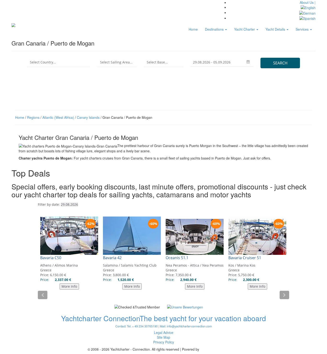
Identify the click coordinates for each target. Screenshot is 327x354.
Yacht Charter (245, 29)
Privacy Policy (163, 342)
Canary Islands (88, 117)
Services (303, 29)
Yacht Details (275, 29)
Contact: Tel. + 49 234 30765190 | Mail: (141, 326)
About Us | (308, 2)
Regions (33, 117)
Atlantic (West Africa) (58, 117)
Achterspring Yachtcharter (219, 349)
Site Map (163, 337)
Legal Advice (163, 332)
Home (193, 29)
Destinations (215, 29)
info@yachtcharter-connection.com (189, 326)
